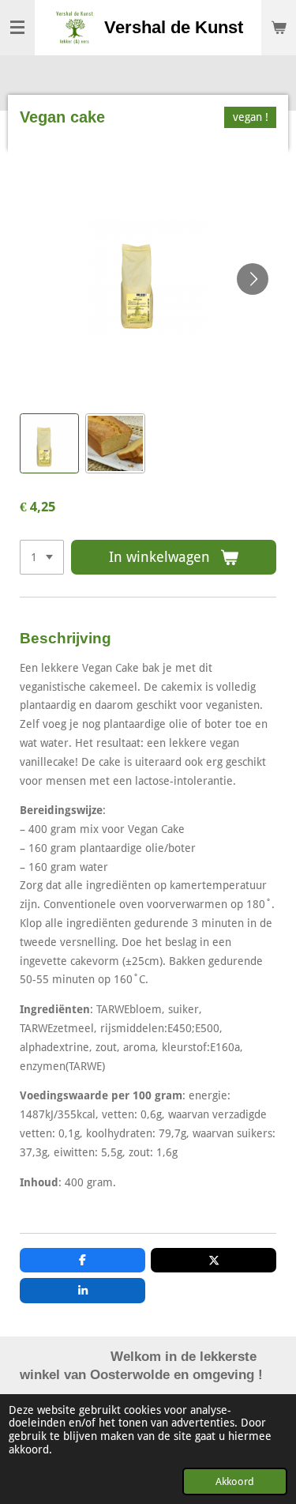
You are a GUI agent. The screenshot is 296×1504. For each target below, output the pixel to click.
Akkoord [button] (234, 1481)
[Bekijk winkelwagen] (278, 27)
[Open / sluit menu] (17, 27)
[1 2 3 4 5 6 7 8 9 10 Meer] (42, 557)
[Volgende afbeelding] (252, 279)
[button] (49, 443)
